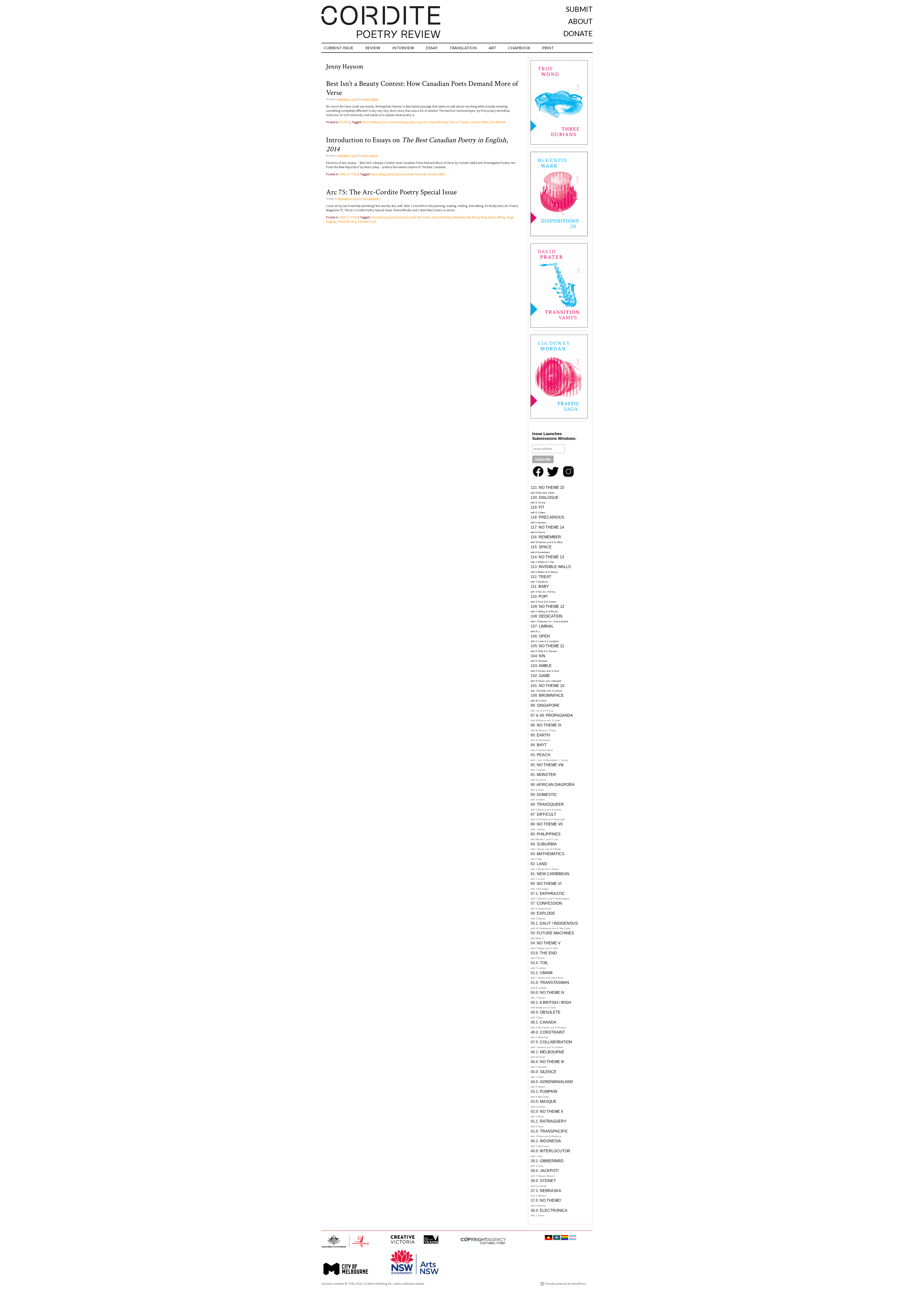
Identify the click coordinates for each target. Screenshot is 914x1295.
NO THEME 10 (551, 686)
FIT (541, 507)
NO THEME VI (549, 884)
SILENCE (548, 1072)
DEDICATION (550, 616)
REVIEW (372, 47)
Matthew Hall (462, 217)
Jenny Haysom (418, 122)
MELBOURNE (552, 1052)
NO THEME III (552, 1062)
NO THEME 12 (551, 606)
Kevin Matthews (442, 217)
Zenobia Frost (367, 221)
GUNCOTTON (348, 174)
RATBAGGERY (553, 1121)
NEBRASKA (550, 1191)
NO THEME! (550, 1200)
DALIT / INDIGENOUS (559, 923)
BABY (543, 586)
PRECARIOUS (551, 517)
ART (492, 47)
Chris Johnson (379, 217)
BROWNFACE (551, 695)
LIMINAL (546, 626)
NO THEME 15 (551, 488)
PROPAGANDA (559, 715)
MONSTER (546, 775)
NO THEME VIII (550, 765)
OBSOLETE (550, 1012)
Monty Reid (479, 217)
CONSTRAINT (552, 1032)
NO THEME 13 (551, 557)
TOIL (544, 963)
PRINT (548, 47)
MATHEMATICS (550, 854)
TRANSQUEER (550, 804)
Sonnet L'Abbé (370, 99)
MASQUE (548, 1101)
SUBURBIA (547, 844)
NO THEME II (551, 1111)
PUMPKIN (548, 1091)
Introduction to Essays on (417, 144)
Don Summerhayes (394, 122)
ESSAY (431, 47)
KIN (542, 656)
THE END (548, 953)
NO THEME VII (549, 824)
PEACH (543, 755)
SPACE (545, 547)
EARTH (543, 735)
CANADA (548, 1022)
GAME (544, 676)
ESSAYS (343, 122)
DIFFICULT (546, 814)
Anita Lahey (377, 174)
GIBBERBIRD (552, 1161)
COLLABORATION (556, 1042)
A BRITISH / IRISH (555, 1003)
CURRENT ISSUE (338, 47)
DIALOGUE (549, 497)
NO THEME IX (549, 725)
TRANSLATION (463, 47)
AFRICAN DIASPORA (555, 785)
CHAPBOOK (519, 47)
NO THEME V (549, 943)
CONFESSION (549, 903)
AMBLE (545, 666)
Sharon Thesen (459, 122)
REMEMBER (550, 537)
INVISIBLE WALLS (555, 567)
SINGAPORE (548, 705)
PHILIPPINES (549, 834)
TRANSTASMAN (554, 983)
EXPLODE (546, 913)
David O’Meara (371, 122)
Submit (579, 9)
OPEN (544, 636)
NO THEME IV (552, 993)
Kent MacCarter (371, 198)
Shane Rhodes (438, 122)
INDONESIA (550, 1141)
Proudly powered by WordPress (565, 1283)
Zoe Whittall (498, 122)
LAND (542, 864)
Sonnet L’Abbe (479, 122)
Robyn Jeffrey (496, 217)
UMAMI (546, 973)
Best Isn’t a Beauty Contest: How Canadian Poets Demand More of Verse (422, 88)
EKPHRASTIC (552, 894)
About (580, 21)
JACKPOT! (549, 1171)
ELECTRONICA (553, 1210)
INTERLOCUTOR (555, 1151)
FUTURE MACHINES (555, 933)
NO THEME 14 (551, 527)
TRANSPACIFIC (554, 1131)
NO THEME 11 (551, 646)
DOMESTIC (547, 795)
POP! (543, 596)
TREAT (545, 577)
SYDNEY (548, 1181)
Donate (578, 33)
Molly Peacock (416, 174)
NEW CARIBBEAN (553, 874)
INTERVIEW (403, 47)
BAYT (542, 745)
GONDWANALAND (556, 1082)
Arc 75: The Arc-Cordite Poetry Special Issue (391, 192)
